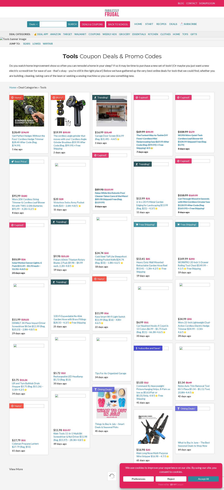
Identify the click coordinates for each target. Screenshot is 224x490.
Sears (26, 43)
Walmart (80, 34)
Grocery (124, 34)
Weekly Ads (110, 34)
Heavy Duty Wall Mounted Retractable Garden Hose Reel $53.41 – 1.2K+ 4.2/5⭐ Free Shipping (151, 265)
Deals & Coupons (92, 24)
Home (138, 23)
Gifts (193, 34)
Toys (185, 34)
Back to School (118, 24)
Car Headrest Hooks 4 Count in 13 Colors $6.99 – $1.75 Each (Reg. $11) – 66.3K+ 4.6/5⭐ (152, 327)
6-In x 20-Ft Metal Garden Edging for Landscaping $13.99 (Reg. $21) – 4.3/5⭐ (152, 203)
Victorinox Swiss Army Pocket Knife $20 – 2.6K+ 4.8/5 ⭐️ (69, 202)
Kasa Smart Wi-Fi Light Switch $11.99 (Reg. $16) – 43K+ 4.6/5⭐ (110, 318)
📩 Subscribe (188, 23)
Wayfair (48, 43)
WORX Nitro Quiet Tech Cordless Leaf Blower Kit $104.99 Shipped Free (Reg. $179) (192, 138)
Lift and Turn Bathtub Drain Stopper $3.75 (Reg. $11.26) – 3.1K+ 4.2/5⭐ (27, 384)
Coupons (94, 34)
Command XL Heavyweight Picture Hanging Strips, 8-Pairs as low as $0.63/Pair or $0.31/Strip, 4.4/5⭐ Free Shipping (153, 390)
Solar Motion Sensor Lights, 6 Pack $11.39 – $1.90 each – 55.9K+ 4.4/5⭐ (27, 264)
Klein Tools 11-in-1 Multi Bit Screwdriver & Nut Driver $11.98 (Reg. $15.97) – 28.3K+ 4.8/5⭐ (70, 434)
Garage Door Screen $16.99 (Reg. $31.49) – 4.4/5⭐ (109, 135)
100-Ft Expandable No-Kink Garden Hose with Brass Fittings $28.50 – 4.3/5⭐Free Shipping (70, 319)
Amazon (55, 34)
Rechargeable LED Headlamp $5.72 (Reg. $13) (68, 376)
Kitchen (153, 34)
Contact (191, 3)
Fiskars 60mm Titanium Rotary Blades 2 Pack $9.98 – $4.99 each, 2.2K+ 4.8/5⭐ (69, 261)
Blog (181, 3)
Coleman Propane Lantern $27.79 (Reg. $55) (25, 443)
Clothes (165, 34)
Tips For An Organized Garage (110, 373)
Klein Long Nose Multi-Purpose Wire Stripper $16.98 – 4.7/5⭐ (152, 453)
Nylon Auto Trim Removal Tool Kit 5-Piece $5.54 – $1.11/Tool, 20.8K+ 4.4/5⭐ (194, 387)
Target (67, 34)
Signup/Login (207, 3)
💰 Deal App (41, 34)
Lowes (37, 43)
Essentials (139, 34)
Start (149, 23)
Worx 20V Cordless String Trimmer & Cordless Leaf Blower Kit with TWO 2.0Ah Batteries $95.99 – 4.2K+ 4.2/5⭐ (28, 202)
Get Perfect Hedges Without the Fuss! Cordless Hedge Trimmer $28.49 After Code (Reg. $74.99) (28, 139)
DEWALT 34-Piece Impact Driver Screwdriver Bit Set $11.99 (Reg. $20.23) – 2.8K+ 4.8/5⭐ (29, 324)
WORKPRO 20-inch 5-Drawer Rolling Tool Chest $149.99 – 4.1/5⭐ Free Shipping (193, 263)
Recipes (161, 23)
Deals (173, 23)
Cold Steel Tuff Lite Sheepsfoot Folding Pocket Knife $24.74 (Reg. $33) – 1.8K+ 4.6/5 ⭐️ (111, 257)
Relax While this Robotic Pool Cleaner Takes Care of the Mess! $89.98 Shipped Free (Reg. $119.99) (111, 196)
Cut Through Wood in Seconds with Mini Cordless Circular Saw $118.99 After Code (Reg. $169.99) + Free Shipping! (194, 202)
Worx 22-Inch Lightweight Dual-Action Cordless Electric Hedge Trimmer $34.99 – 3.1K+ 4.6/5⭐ (194, 325)
